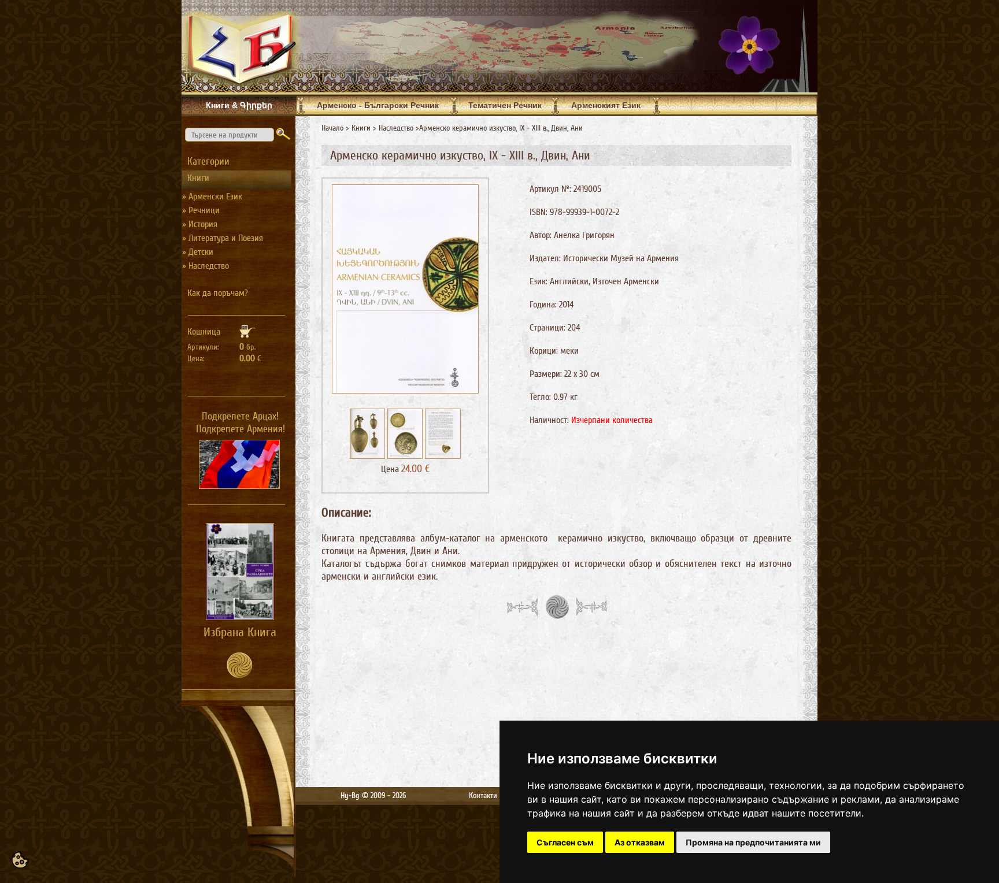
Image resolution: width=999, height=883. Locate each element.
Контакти (483, 795)
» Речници (201, 210)
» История (199, 224)
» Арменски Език (212, 196)
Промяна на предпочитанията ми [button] (753, 842)
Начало (332, 128)
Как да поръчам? (217, 293)
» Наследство (205, 266)
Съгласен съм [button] (565, 842)
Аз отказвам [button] (640, 842)
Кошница (203, 331)
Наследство (396, 128)
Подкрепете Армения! (240, 428)
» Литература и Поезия (222, 238)
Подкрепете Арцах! (240, 416)
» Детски (197, 252)
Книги (361, 128)
